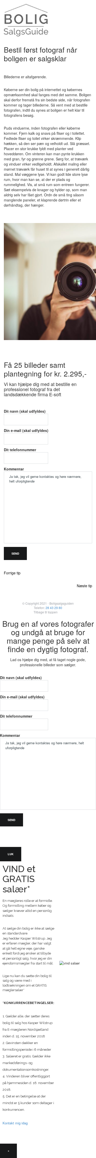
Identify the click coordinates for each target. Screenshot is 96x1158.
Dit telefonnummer (20, 449)
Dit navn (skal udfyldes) (25, 411)
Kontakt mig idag (15, 1123)
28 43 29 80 (54, 607)
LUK (11, 854)
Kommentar (14, 468)
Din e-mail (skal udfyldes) (26, 430)
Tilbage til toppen (46, 612)
